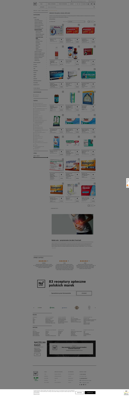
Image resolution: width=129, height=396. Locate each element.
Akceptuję (90, 392)
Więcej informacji (37, 393)
